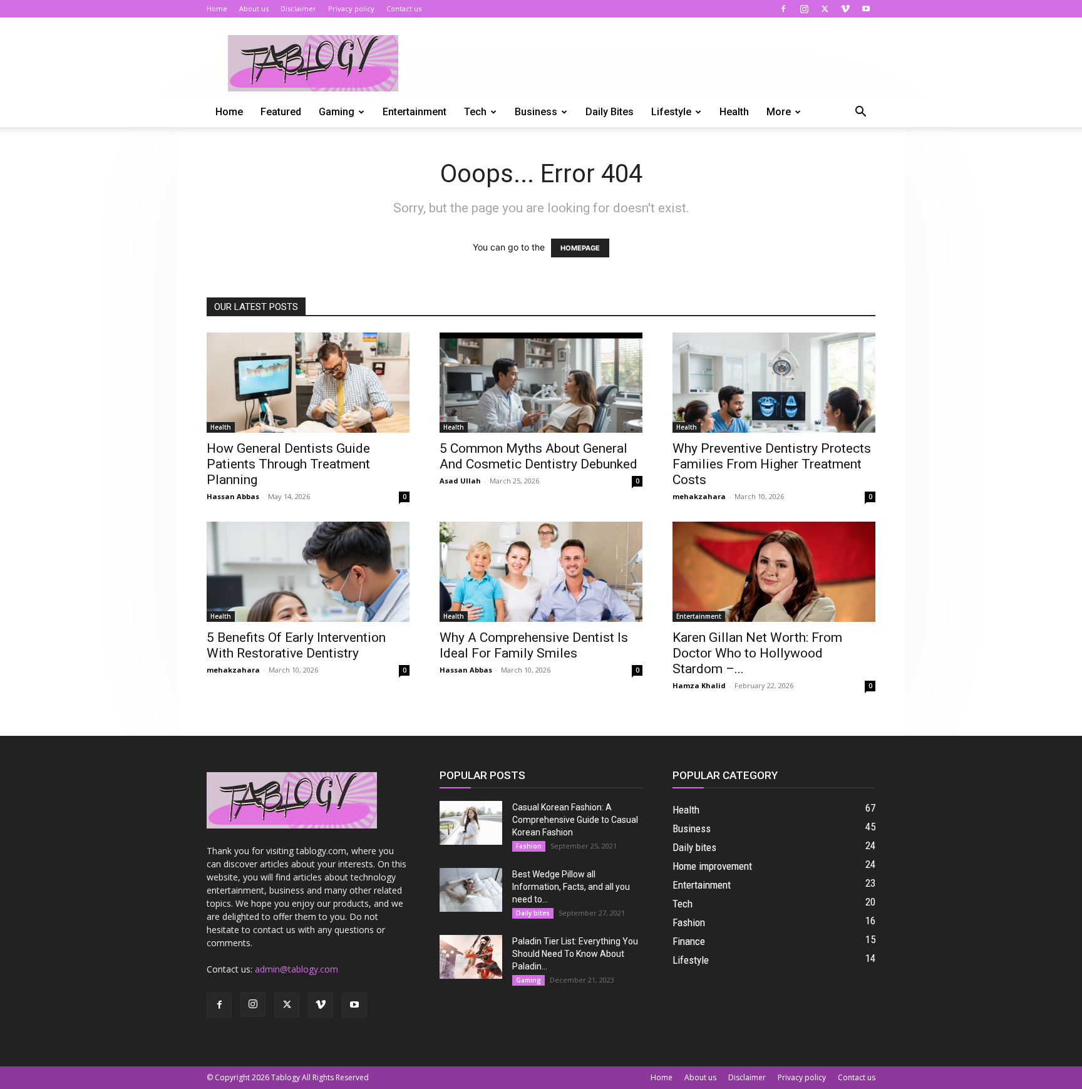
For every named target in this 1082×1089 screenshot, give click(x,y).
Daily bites (609, 112)
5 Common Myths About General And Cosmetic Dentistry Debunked (538, 456)
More (778, 112)
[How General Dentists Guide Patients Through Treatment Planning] (308, 383)
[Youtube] (866, 9)
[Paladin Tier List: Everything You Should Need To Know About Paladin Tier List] (471, 957)
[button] (860, 113)
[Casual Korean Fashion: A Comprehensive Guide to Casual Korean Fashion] (471, 823)
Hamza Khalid (699, 685)
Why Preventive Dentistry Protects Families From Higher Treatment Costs (771, 464)
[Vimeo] (845, 9)
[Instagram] (804, 9)
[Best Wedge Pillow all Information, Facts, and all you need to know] (471, 890)
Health (734, 112)
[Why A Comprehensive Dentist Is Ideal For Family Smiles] (541, 572)
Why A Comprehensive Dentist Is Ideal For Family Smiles (534, 645)
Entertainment (414, 112)
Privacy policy (351, 8)
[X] (824, 9)
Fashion (529, 846)
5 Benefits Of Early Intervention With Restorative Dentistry (296, 645)
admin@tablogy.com (296, 969)
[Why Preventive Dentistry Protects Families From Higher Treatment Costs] (773, 383)
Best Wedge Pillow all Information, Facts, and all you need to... (571, 886)
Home (217, 8)
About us (254, 8)
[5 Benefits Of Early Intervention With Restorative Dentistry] (308, 572)
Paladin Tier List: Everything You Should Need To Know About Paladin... (575, 953)
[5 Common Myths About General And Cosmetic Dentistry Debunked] (541, 383)
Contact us (403, 8)
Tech (475, 112)
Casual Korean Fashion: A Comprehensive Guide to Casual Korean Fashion (575, 819)
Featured (280, 112)
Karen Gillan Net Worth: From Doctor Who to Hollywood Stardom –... (757, 653)
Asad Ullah (460, 480)
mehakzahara (699, 496)
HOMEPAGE (580, 248)
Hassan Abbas (233, 496)
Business (536, 112)
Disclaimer (298, 8)
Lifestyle (671, 112)
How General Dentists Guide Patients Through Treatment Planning (288, 464)
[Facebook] (783, 9)
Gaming (336, 112)
